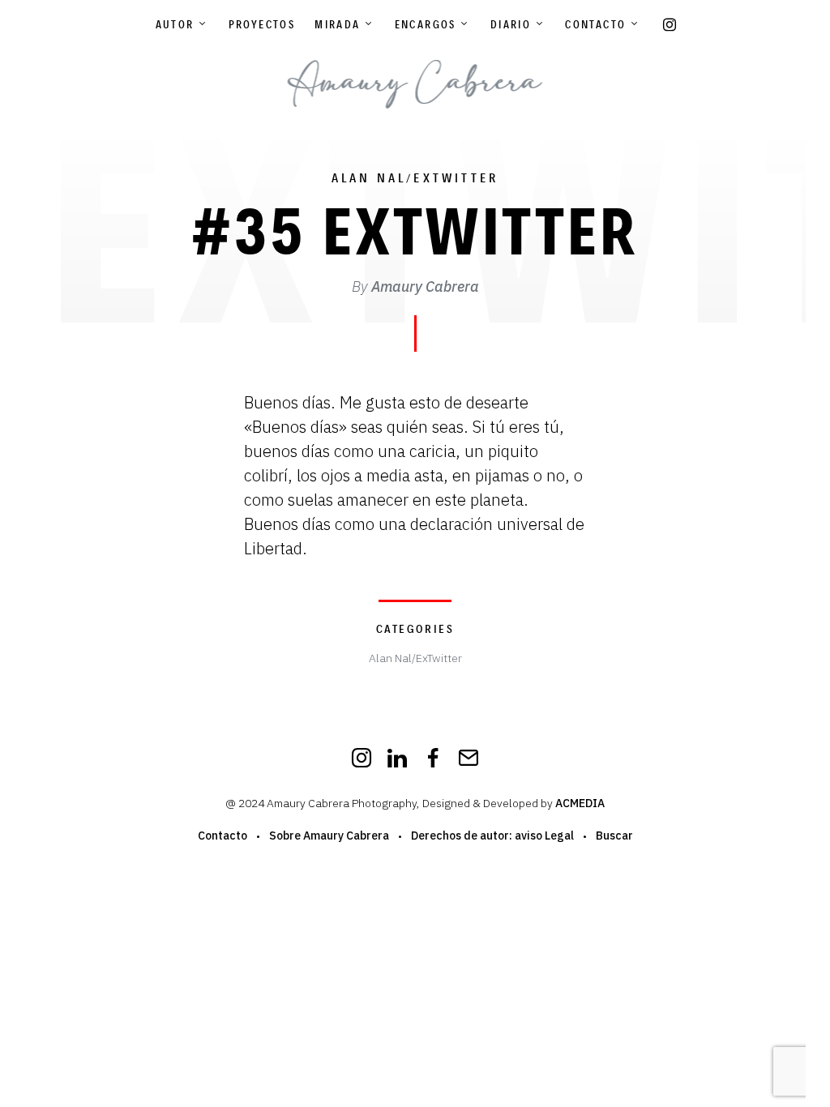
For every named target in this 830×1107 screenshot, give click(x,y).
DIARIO (510, 24)
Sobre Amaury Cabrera (329, 835)
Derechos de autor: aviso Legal (492, 835)
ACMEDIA (580, 803)
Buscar (614, 835)
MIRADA (337, 24)
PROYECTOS (262, 24)
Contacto (595, 24)
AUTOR (175, 24)
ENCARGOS (425, 24)
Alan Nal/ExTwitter (415, 178)
